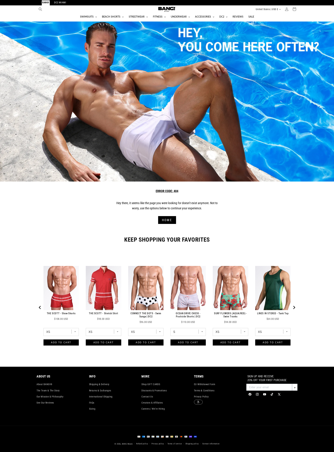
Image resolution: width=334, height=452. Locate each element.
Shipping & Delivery (99, 384)
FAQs (91, 402)
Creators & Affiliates (152, 402)
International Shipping (101, 396)
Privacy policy (158, 444)
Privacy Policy (201, 396)
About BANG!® (44, 384)
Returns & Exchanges (100, 390)
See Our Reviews (45, 402)
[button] (40, 9)
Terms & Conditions (204, 390)
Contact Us (147, 396)
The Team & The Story (48, 390)
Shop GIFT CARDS (150, 384)
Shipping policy (192, 444)
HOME (167, 220)
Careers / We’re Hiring (153, 408)
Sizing (92, 408)
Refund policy (142, 444)
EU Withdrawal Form (204, 384)
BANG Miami (127, 444)
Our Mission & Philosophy (50, 396)
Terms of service (175, 444)
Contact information (211, 444)
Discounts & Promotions (154, 390)
